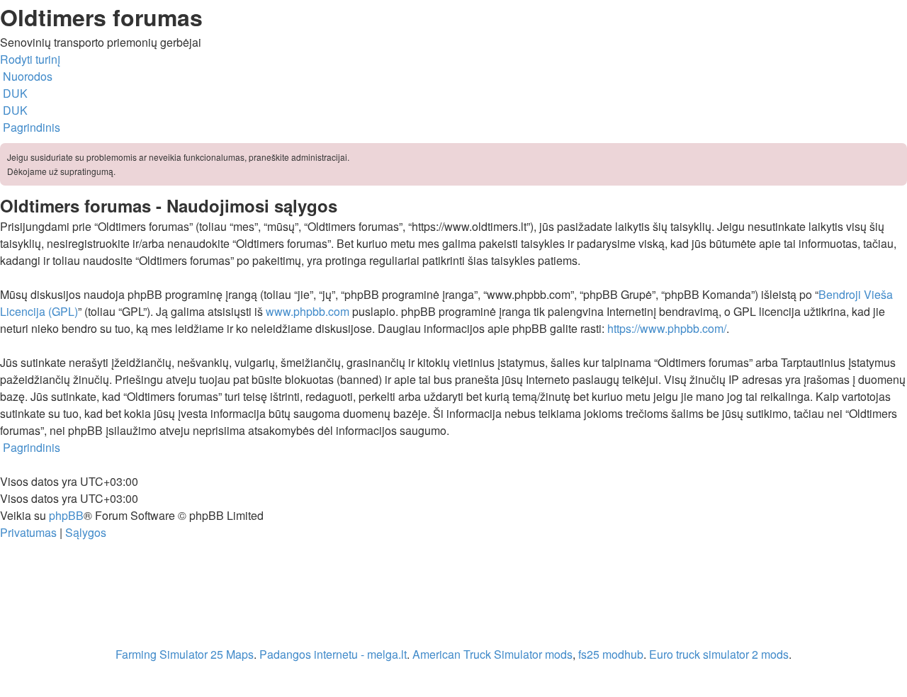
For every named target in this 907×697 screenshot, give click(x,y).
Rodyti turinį (30, 59)
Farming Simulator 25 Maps (185, 654)
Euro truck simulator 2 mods (719, 654)
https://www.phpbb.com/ (666, 328)
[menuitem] (14, 93)
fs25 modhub (610, 654)
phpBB (66, 515)
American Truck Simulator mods (492, 654)
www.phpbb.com (307, 311)
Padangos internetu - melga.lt (333, 654)
